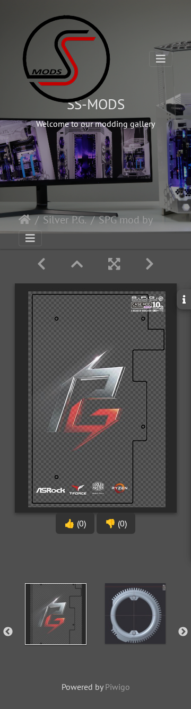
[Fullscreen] (114, 264)
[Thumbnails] (77, 264)
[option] (56, 630)
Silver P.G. (64, 220)
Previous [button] (8, 632)
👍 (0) (75, 523)
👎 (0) (116, 523)
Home (25, 220)
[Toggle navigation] (160, 59)
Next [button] (183, 632)
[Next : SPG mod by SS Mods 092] (150, 264)
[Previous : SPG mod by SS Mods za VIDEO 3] (41, 264)
